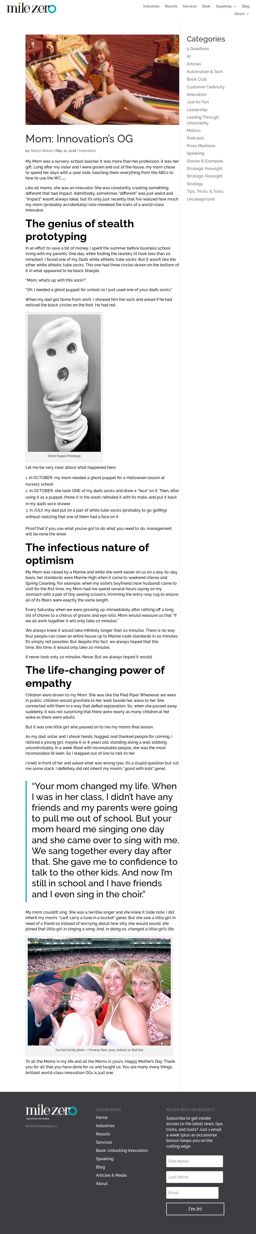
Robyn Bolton (42, 151)
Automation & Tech (205, 71)
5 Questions (198, 48)
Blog (246, 6)
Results (171, 6)
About (239, 14)
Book (206, 6)
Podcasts (195, 138)
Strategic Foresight (204, 168)
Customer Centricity (206, 87)
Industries (151, 6)
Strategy (195, 183)
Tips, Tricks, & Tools (205, 191)
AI (188, 56)
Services (190, 6)
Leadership (197, 109)
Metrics (194, 130)
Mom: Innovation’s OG (79, 138)
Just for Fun (198, 102)
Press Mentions (201, 145)
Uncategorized (200, 199)
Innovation (87, 151)
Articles (194, 64)
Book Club (197, 79)
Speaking (224, 6)
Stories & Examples (205, 161)
